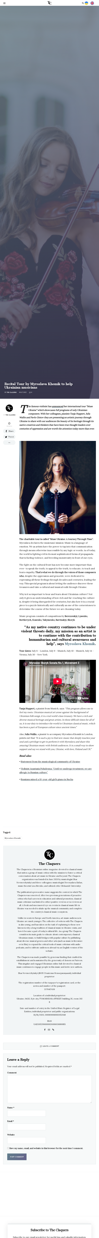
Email (10, 1121)
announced (57, 406)
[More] (9, 442)
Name (10, 1107)
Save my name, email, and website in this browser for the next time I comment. (46, 1148)
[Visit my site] (53, 1029)
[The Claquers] (49, 854)
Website (11, 1134)
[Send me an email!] (49, 1029)
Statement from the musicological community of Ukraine (50, 761)
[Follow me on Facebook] (44, 1029)
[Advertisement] (57, 803)
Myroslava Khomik (80, 644)
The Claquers (11, 392)
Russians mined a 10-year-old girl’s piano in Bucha (47, 779)
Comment (12, 1072)
